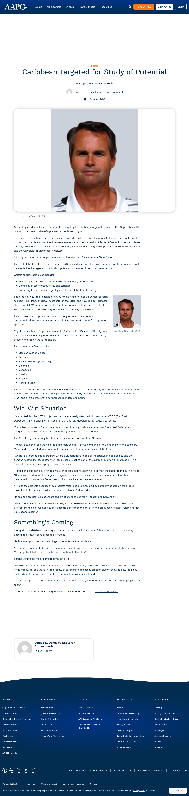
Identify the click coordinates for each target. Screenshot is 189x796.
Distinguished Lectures (165, 713)
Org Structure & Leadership (15, 707)
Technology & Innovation (128, 719)
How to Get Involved (49, 719)
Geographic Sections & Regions (16, 719)
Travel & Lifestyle (124, 730)
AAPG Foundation (10, 753)
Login (180, 7)
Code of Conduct (49, 783)
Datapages (159, 730)
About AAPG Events (87, 713)
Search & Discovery (163, 736)
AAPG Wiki (159, 747)
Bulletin (157, 741)
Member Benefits (48, 707)
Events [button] (70, 7)
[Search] (130, 7)
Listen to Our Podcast (126, 741)
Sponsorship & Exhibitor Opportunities (89, 726)
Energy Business (124, 724)
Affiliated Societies (10, 724)
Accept (178, 790)
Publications (7, 736)
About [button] (38, 7)
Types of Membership (50, 713)
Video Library (160, 724)
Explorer (120, 707)
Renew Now (144, 7)
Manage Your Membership (52, 736)
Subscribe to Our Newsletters (130, 736)
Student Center (47, 724)
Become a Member (49, 730)
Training (158, 707)
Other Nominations (11, 741)
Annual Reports (9, 747)
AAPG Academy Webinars (90, 719)
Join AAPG (164, 7)
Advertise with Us (125, 747)
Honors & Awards (10, 730)
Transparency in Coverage (73, 783)
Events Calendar (85, 707)
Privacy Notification (11, 783)
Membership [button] (54, 7)
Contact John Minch (106, 591)
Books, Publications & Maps (167, 719)
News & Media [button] (86, 7)
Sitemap (93, 783)
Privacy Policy (139, 790)
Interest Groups (9, 713)
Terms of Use (30, 783)
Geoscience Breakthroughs (129, 713)
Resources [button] (106, 7)
